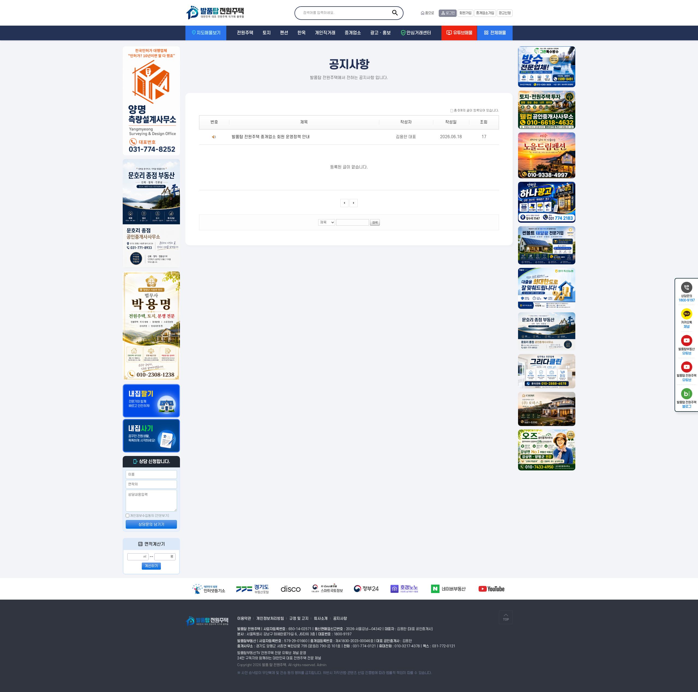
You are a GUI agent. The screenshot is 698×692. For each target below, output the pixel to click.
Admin (321, 665)
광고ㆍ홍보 (380, 33)
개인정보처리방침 (270, 619)
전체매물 (497, 33)
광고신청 (505, 13)
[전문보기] (162, 516)
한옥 (301, 33)
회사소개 (320, 619)
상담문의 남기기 (151, 524)
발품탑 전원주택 (217, 12)
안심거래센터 (419, 33)
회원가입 (465, 13)
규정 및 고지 (298, 619)
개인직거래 (325, 33)
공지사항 (340, 619)
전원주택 (245, 33)
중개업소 (353, 33)
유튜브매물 (462, 33)
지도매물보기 (209, 33)
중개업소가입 (485, 13)
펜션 (284, 33)
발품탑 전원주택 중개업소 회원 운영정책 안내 (271, 137)
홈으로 (427, 13)
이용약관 (244, 619)
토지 (267, 33)
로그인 (450, 13)
